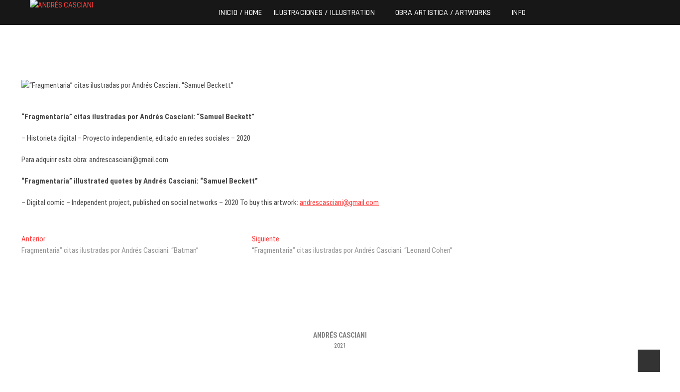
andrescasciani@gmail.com (339, 202)
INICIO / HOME (240, 12)
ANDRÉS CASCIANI (340, 335)
